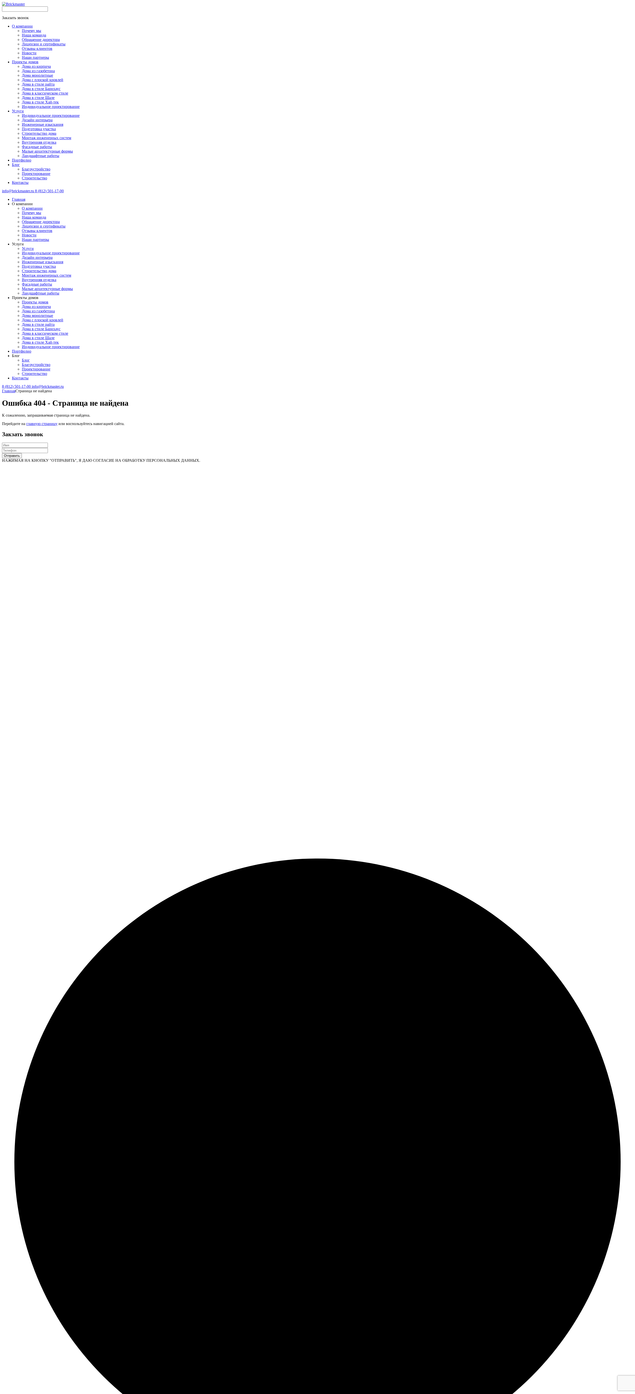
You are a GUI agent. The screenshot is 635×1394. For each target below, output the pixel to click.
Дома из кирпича (36, 306)
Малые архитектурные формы (47, 289)
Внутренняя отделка (39, 280)
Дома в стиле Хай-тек (40, 342)
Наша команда (34, 217)
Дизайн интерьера (37, 257)
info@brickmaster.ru (18, 191)
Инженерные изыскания (42, 262)
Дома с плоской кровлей (42, 320)
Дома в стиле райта (38, 324)
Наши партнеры (35, 239)
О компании (32, 208)
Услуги (28, 248)
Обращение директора (41, 222)
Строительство (34, 373)
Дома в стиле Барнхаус (41, 329)
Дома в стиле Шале (38, 338)
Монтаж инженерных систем (46, 275)
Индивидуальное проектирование (51, 253)
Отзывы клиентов (37, 231)
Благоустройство (36, 365)
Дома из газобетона (38, 311)
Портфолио (21, 351)
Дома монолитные (37, 315)
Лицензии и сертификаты (43, 226)
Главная (18, 199)
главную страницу (42, 424)
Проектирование (36, 369)
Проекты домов (35, 302)
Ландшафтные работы (40, 293)
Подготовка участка (39, 266)
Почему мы (31, 213)
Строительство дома (39, 271)
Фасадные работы (37, 284)
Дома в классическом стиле (45, 333)
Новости (29, 235)
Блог (26, 360)
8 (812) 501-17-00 (49, 191)
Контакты (20, 378)
